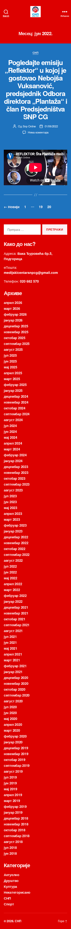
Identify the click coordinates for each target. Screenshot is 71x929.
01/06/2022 (51, 126)
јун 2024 (10, 431)
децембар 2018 (16, 818)
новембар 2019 (16, 753)
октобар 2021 (14, 619)
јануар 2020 (13, 742)
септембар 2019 (17, 765)
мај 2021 (10, 648)
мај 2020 (10, 718)
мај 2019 (10, 788)
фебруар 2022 (15, 595)
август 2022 (13, 560)
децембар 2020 (16, 677)
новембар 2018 (16, 824)
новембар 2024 (16, 402)
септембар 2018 (17, 835)
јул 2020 (10, 706)
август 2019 (13, 771)
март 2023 (12, 519)
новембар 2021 (16, 613)
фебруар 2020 (15, 736)
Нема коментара (38, 132)
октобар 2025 (14, 337)
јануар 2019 (13, 812)
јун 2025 (10, 361)
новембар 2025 (16, 331)
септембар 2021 (17, 624)
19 (40, 206)
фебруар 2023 (15, 525)
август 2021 (13, 630)
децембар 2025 (16, 326)
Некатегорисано (17, 892)
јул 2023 (10, 496)
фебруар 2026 (15, 314)
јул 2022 (10, 566)
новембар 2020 (16, 683)
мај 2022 (10, 578)
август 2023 (13, 490)
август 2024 (13, 419)
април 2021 (13, 654)
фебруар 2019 (15, 806)
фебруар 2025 (15, 384)
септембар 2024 (17, 413)
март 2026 (12, 308)
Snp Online (29, 126)
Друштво (11, 880)
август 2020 (13, 701)
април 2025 (13, 372)
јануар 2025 (13, 390)
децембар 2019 (16, 747)
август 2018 (13, 841)
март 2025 (12, 378)
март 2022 (12, 589)
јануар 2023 (13, 531)
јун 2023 (10, 501)
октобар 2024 (14, 408)
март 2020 (12, 730)
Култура (10, 886)
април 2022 (13, 583)
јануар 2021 (13, 671)
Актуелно (11, 874)
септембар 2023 (17, 484)
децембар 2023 (16, 466)
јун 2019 (10, 783)
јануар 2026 (13, 320)
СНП (36, 52)
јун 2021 (10, 642)
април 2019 (13, 794)
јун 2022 (10, 572)
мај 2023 (10, 507)
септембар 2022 (17, 554)
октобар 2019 (14, 759)
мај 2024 (10, 437)
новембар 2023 (16, 472)
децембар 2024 (16, 396)
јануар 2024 (13, 460)
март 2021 (12, 660)
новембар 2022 (16, 542)
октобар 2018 (14, 829)
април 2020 (13, 724)
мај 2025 (10, 367)
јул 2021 (10, 636)
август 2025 (13, 349)
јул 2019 (10, 777)
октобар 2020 (14, 689)
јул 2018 (10, 847)
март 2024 (12, 449)
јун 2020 (10, 712)
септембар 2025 (17, 343)
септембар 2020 (17, 695)
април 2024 (13, 443)
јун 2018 (10, 853)
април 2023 (13, 513)
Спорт (9, 904)
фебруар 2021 (15, 665)
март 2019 (12, 800)
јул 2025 (10, 355)
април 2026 (13, 302)
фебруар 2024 (15, 454)
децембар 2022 (16, 537)
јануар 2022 (13, 601)
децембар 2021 (16, 607)
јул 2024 (10, 425)
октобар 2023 (14, 478)
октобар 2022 (14, 548)
